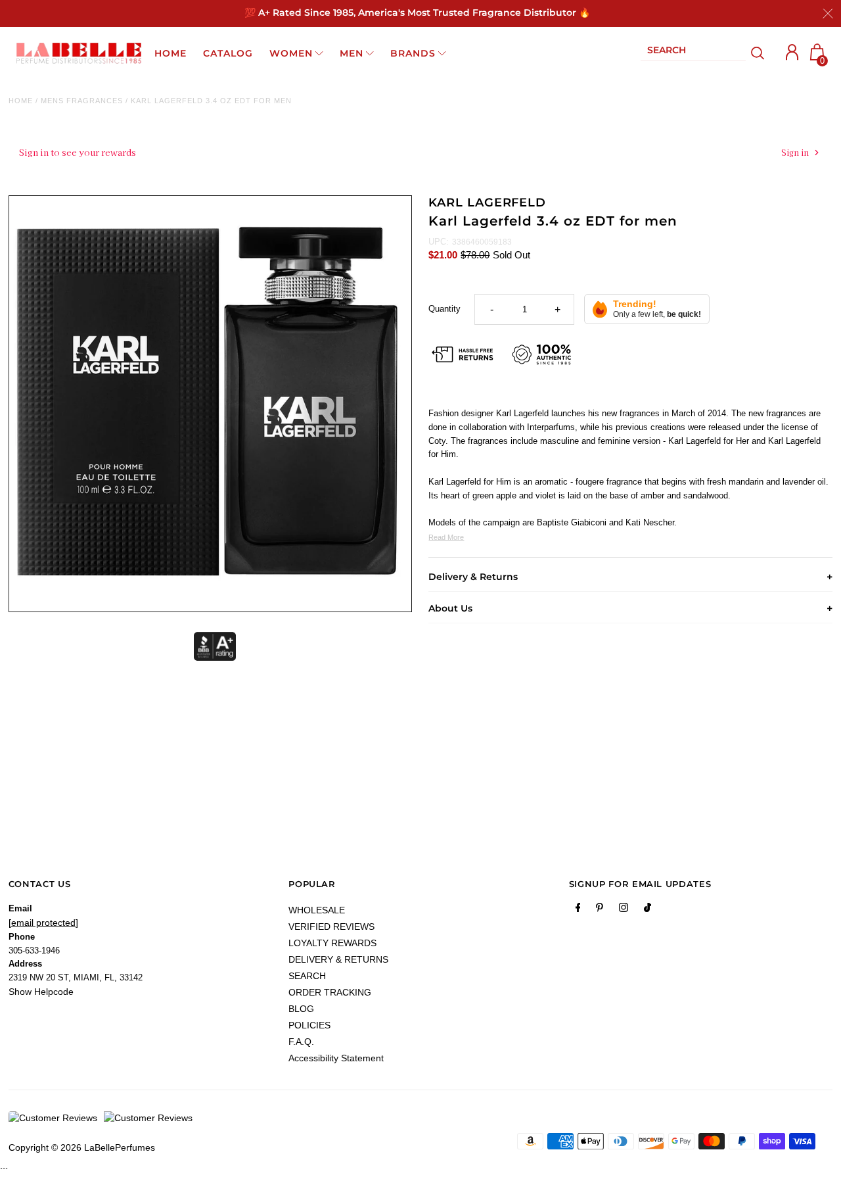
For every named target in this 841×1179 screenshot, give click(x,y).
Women (291, 53)
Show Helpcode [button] (41, 991)
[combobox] (693, 53)
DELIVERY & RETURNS (338, 959)
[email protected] (43, 922)
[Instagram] (623, 910)
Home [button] (170, 53)
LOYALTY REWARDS (332, 943)
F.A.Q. (301, 1041)
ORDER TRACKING (329, 992)
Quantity (444, 309)
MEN (351, 53)
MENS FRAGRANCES (82, 101)
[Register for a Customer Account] (792, 52)
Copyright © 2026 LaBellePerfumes (82, 1147)
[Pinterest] (599, 910)
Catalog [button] (228, 53)
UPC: (438, 242)
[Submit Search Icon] (758, 53)
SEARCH (307, 976)
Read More (446, 537)
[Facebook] (578, 910)
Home (21, 101)
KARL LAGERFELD (487, 202)
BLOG (301, 1008)
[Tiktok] (647, 910)
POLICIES (309, 1025)
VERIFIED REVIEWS (331, 926)
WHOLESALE (316, 910)
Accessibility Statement (336, 1058)
